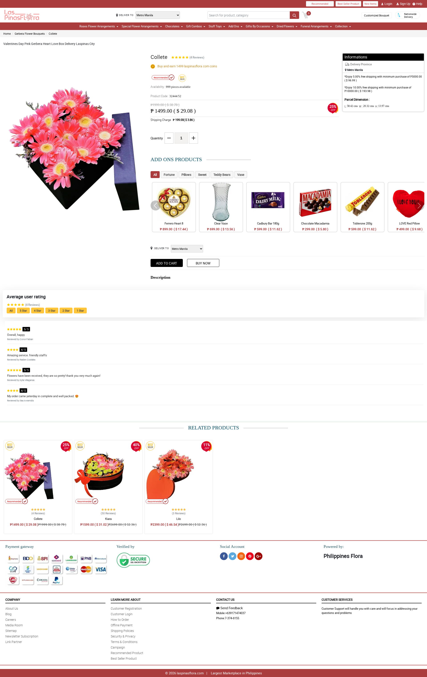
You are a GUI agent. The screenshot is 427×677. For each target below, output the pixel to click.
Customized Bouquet (376, 15)
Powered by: (334, 546)
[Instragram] (241, 556)
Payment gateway (19, 546)
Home (7, 33)
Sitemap (11, 631)
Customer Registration (126, 608)
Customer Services (337, 599)
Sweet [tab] (202, 174)
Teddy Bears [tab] (222, 174)
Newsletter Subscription (21, 636)
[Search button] (294, 15)
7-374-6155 (232, 618)
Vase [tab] (240, 174)
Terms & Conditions (124, 642)
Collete (53, 33)
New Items (371, 3)
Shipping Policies (122, 631)
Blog (8, 614)
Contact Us (225, 599)
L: (351, 106)
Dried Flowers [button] (285, 26)
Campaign (118, 647)
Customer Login (122, 614)
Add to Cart (166, 263)
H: (382, 106)
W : (366, 106)
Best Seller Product (348, 3)
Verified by (126, 546)
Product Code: (166, 96)
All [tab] (155, 174)
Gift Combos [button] (194, 26)
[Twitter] (232, 556)
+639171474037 (235, 613)
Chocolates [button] (172, 26)
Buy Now (203, 263)
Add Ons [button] (233, 26)
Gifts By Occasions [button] (258, 26)
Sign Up (405, 4)
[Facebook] (224, 556)
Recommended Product (127, 653)
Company (12, 599)
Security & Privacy (123, 636)
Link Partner (13, 642)
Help (419, 4)
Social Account (232, 546)
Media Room (14, 625)
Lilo (178, 519)
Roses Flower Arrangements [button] (97, 26)
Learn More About (126, 599)
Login (388, 4)
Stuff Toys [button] (215, 26)
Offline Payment (122, 625)
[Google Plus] (258, 556)
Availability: (171, 87)
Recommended (320, 3)
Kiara (108, 519)
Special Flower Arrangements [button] (140, 26)
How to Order (120, 619)
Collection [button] (341, 26)
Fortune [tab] (169, 174)
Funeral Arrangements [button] (314, 26)
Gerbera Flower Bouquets (30, 33)
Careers (10, 619)
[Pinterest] (250, 556)
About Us (11, 608)
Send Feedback (231, 608)
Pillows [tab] (186, 174)
